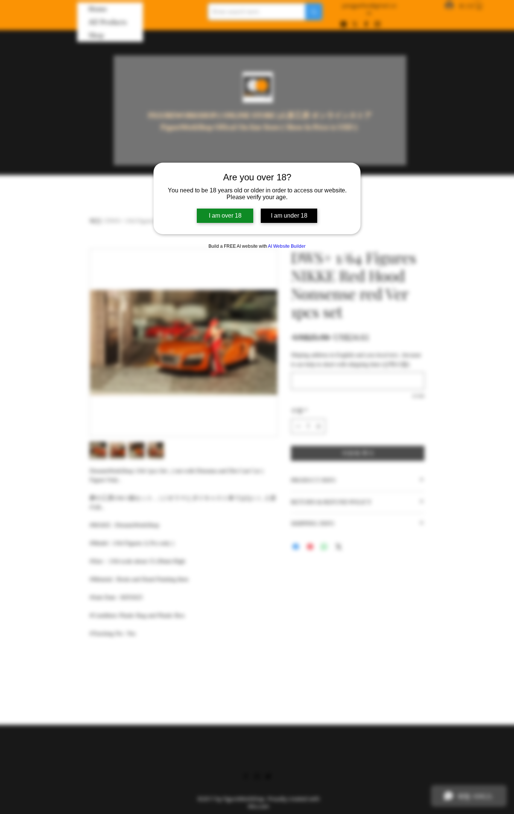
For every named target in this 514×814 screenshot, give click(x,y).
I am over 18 (225, 215)
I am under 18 (289, 215)
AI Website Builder (287, 246)
